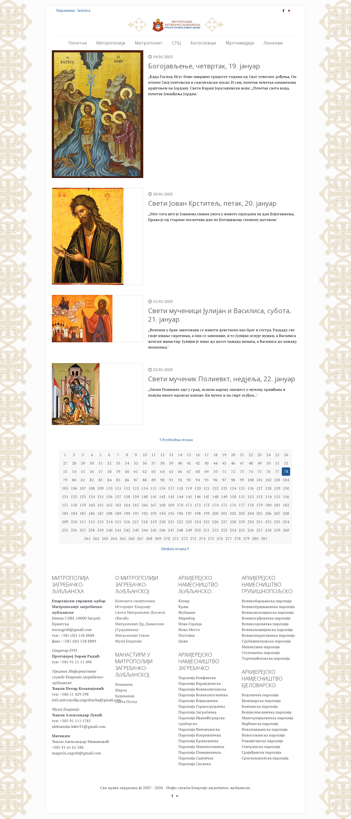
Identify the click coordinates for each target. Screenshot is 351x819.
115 (153, 488)
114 (144, 488)
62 (145, 471)
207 (277, 513)
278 (237, 538)
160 (91, 505)
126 (250, 488)
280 (255, 538)
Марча (121, 690)
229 (242, 521)
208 (286, 513)
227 (224, 521)
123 (224, 488)
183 (65, 513)
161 (100, 505)
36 (145, 463)
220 (162, 521)
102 (268, 479)
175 (224, 505)
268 (149, 538)
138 (127, 496)
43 (206, 463)
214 (109, 521)
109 (100, 488)
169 (171, 505)
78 (286, 471)
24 (268, 454)
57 (100, 471)
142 (162, 496)
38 (162, 463)
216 (127, 521)
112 (127, 488)
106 (74, 488)
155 (277, 496)
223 (189, 521)
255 (242, 530)
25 (277, 454)
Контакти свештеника (135, 600)
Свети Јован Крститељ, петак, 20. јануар (212, 203)
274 (202, 538)
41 (189, 463)
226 (215, 521)
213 (100, 521)
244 (144, 530)
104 (286, 479)
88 (145, 479)
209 (65, 521)
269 (158, 538)
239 (100, 530)
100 (250, 479)
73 (242, 471)
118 (180, 488)
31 (100, 463)
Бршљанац (124, 695)
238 (91, 530)
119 (189, 488)
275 (211, 538)
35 (136, 463)
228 (233, 521)
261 (87, 538)
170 (180, 505)
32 (109, 463)
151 (242, 496)
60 (127, 471)
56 (92, 471)
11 (153, 454)
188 (109, 513)
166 (144, 505)
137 (118, 496)
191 (136, 513)
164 (127, 505)
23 (259, 454)
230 (250, 521)
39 (171, 463)
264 (114, 538)
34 (127, 463)
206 (268, 513)
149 (224, 496)
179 (259, 505)
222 (180, 521)
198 (197, 513)
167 (153, 505)
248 (180, 530)
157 (65, 505)
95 (206, 479)
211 (83, 521)
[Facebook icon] (283, 10)
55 (83, 471)
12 (162, 454)
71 (224, 471)
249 (189, 530)
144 (180, 496)
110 (109, 488)
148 (215, 496)
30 (92, 463)
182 (286, 505)
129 (277, 488)
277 (228, 538)
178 (250, 505)
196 (180, 513)
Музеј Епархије (128, 641)
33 (118, 463)
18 (215, 454)
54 (74, 471)
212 (91, 521)
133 (83, 496)
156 (286, 496)
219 (153, 521)
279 (246, 538)
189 (118, 513)
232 (268, 521)
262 (96, 538)
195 (171, 513)
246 (162, 530)
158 (74, 505)
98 (233, 479)
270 (167, 538)
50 (268, 463)
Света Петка (126, 701)
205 (259, 513)
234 (286, 521)
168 (162, 505)
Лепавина (124, 684)
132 (74, 496)
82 (92, 479)
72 (233, 471)
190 (127, 513)
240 (109, 530)
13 (171, 454)
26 (286, 454)
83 (100, 479)
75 (259, 471)
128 (268, 488)
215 (118, 521)
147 (206, 496)
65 (171, 471)
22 (251, 454)
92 (180, 479)
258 (268, 530)
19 (224, 454)
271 (175, 538)
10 (145, 454)
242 (127, 530)
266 (131, 538)
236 (74, 530)
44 (215, 463)
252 (215, 530)
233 (277, 521)
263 (105, 538)
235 (65, 530)
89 (153, 479)
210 (74, 521)
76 (268, 471)
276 (220, 538)
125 (242, 488)
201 (224, 513)
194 (162, 513)
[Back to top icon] (328, 809)
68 (198, 471)
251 (206, 530)
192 (144, 513)
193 (153, 513)
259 (277, 530)
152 (250, 496)
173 (206, 505)
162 (109, 505)
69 (206, 471)
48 (251, 463)
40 (180, 463)
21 (242, 454)
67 (189, 471)
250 (197, 530)
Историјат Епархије (132, 606)
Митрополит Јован (132, 635)
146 (197, 496)
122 (215, 488)
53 (65, 471)
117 (171, 488)
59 (118, 471)
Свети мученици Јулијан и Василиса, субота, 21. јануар (219, 315)
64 (162, 471)
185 (83, 513)
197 (189, 513)
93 (189, 479)
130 (286, 488)
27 (65, 463)
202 (233, 513)
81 (83, 479)
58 (109, 471)
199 (206, 513)
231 (259, 521)
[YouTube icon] (289, 10)
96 (215, 479)
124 (233, 488)
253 (224, 530)
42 (198, 463)
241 (118, 530)
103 (277, 479)
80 (74, 479)
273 (193, 538)
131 (65, 496)
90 (162, 479)
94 (198, 479)
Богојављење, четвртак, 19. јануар (204, 65)
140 (144, 496)
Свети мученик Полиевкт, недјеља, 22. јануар (221, 378)
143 (171, 496)
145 (189, 496)
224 (197, 521)
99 (242, 479)
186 (91, 513)
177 (242, 505)
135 (100, 496)
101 (259, 479)
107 (83, 488)
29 (83, 463)
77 (277, 471)
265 (122, 538)
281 (264, 538)
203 (242, 513)
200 (215, 513)
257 (259, 530)
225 (206, 521)
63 (153, 471)
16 (198, 454)
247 (171, 530)
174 (215, 505)
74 (251, 471)
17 (206, 454)
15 (189, 454)
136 (109, 496)
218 (144, 521)
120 (197, 488)
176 (233, 505)
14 (180, 454)
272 (184, 538)
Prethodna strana (177, 439)
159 (83, 505)
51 (277, 463)
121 (206, 488)
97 (224, 479)
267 (140, 538)
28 (74, 463)
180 (268, 505)
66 (180, 471)
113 (136, 488)
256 (250, 530)
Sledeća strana (173, 548)
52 (286, 463)
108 (91, 488)
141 (153, 496)
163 (118, 505)
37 (153, 463)
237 (83, 530)
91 (171, 479)
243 (136, 530)
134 (91, 496)
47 (242, 463)
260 (286, 530)
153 (259, 496)
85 (118, 479)
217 (136, 521)
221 (171, 521)
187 (100, 513)
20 (233, 454)
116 (162, 488)
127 (259, 488)
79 (65, 479)
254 (233, 530)
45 (224, 463)
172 (197, 505)
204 (250, 513)
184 (74, 513)
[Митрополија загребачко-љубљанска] (175, 24)
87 (136, 479)
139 (136, 496)
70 (215, 471)
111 (118, 488)
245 (153, 530)
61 (136, 471)
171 (189, 505)
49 (259, 463)
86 (127, 479)
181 (277, 505)
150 (233, 496)
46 (233, 463)
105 (65, 488)
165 (136, 505)
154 (268, 496)
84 (109, 479)
